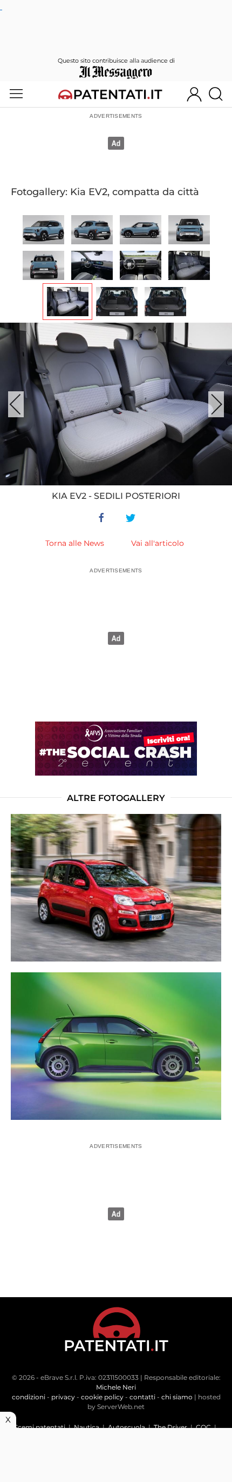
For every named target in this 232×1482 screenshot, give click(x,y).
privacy (63, 1397)
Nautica (86, 1427)
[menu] (16, 94)
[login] (194, 94)
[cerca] (220, 94)
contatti (142, 1397)
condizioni (28, 1397)
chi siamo (177, 1397)
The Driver (170, 1427)
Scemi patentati (39, 1427)
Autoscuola (126, 1427)
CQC (203, 1427)
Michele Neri (116, 1387)
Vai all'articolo (157, 543)
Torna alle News (74, 543)
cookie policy (102, 1397)
